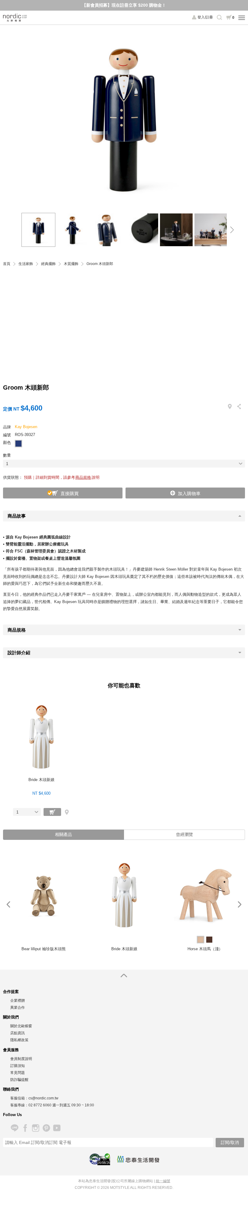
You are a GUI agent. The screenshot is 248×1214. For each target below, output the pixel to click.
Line (14, 1128)
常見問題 (17, 1073)
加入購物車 (189, 493)
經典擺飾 (48, 264)
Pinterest (46, 1128)
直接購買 (69, 493)
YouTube (57, 1128)
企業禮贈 (17, 1000)
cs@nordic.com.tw (43, 1098)
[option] (124, 116)
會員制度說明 (21, 1059)
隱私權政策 (19, 1040)
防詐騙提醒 (19, 1080)
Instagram (35, 1128)
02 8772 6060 (39, 1105)
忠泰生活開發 (138, 1159)
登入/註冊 (205, 17)
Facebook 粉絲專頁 (25, 1128)
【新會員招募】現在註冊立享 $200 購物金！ (124, 5)
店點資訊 (17, 1033)
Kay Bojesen (26, 426)
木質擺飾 (71, 264)
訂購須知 (17, 1066)
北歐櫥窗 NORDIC (15, 18)
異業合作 (17, 1007)
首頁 (6, 264)
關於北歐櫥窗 (21, 1026)
